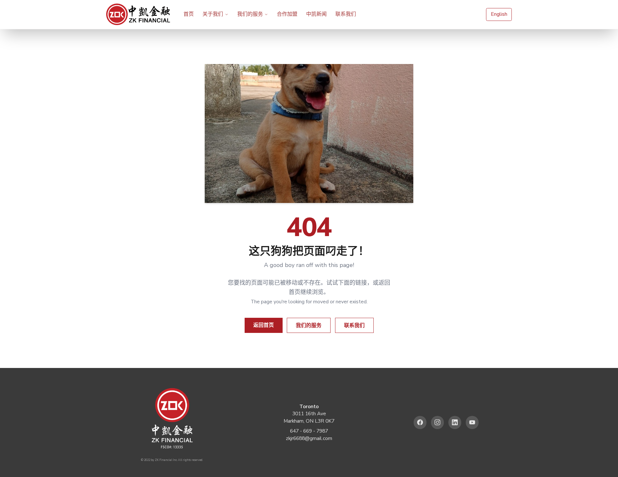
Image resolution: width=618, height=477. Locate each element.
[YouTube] (472, 422)
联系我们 (345, 14)
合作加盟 (287, 14)
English (499, 14)
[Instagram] (437, 422)
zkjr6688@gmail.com (309, 438)
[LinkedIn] (455, 422)
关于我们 (212, 14)
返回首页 (263, 325)
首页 (188, 14)
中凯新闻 (316, 14)
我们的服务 (250, 14)
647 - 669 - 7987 (309, 431)
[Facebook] (420, 422)
